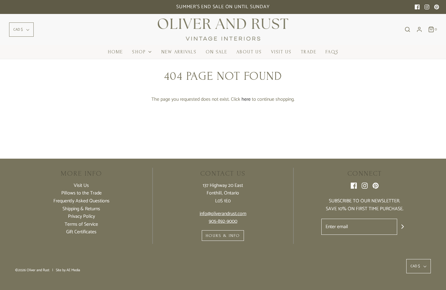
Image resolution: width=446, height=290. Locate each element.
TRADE (308, 52)
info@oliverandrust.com (223, 214)
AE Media (73, 270)
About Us (249, 52)
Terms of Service (81, 224)
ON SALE (216, 52)
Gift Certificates (81, 232)
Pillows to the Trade (81, 193)
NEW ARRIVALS (179, 52)
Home (115, 52)
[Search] (407, 29)
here (246, 99)
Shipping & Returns (81, 209)
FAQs (332, 52)
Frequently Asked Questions (81, 201)
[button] (21, 29)
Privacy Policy (81, 217)
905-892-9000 (223, 221)
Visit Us (281, 52)
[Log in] (419, 29)
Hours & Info (223, 235)
